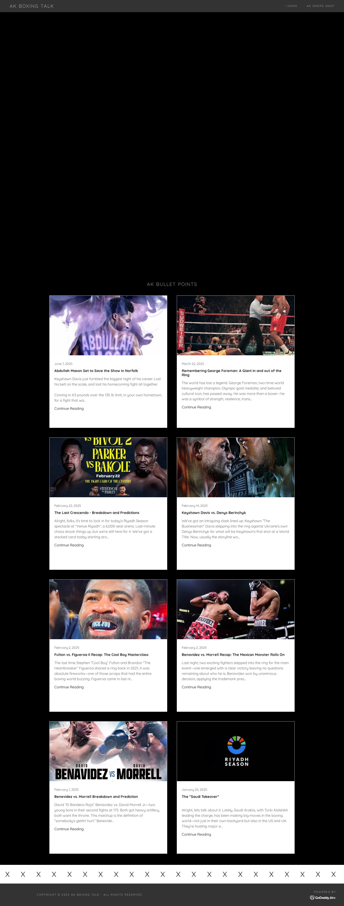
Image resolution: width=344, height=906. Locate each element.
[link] (32, 6)
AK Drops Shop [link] (320, 6)
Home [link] (292, 6)
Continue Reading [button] (69, 408)
